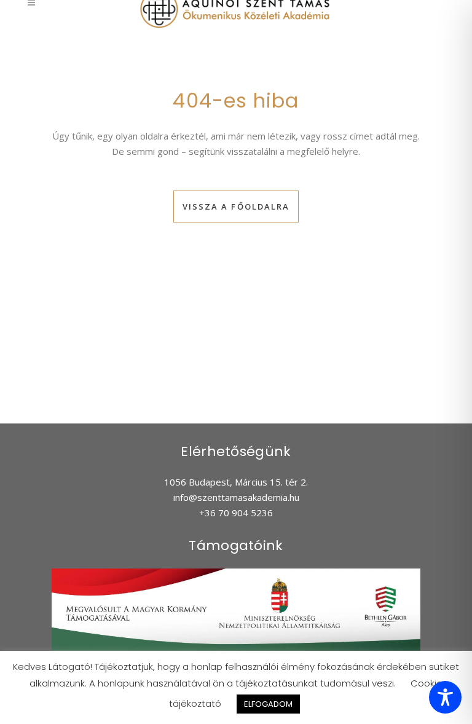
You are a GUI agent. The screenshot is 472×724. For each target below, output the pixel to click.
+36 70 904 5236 (236, 512)
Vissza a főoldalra (236, 206)
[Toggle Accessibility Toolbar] (445, 697)
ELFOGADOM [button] (268, 704)
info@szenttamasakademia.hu (236, 497)
